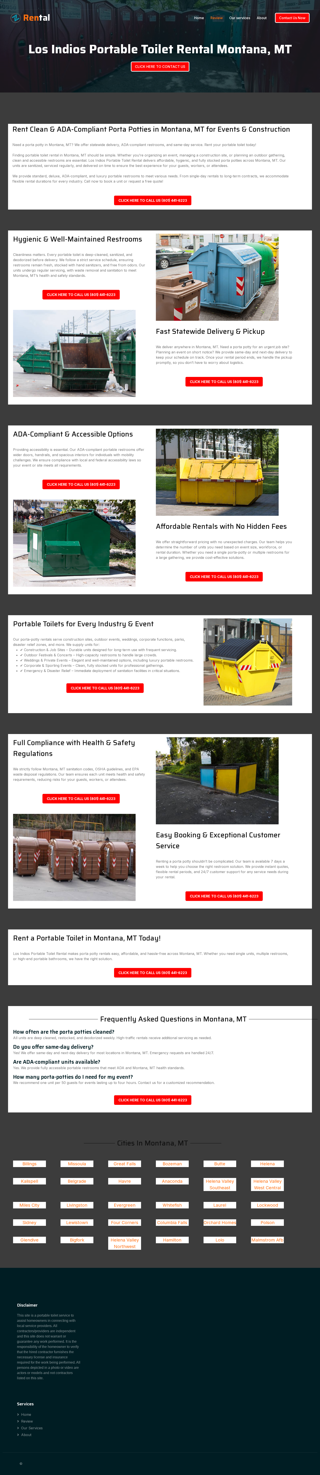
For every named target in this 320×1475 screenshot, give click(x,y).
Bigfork (77, 1240)
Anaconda (172, 1181)
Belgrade (77, 1181)
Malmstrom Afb (267, 1240)
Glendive (29, 1240)
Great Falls (125, 1163)
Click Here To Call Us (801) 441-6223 (152, 200)
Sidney (29, 1222)
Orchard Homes (220, 1222)
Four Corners (124, 1222)
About (262, 18)
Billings (29, 1163)
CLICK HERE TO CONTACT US (160, 66)
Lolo (220, 1240)
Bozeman (172, 1163)
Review (217, 18)
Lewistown (77, 1222)
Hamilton (172, 1240)
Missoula (77, 1163)
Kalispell (29, 1181)
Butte (219, 1163)
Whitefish (172, 1205)
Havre (124, 1181)
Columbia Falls (172, 1222)
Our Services (32, 1428)
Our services (239, 18)
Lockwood (267, 1205)
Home (199, 18)
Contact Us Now (292, 18)
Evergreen (124, 1205)
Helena (267, 1163)
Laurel (219, 1205)
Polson (268, 1222)
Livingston (77, 1205)
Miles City (29, 1205)
